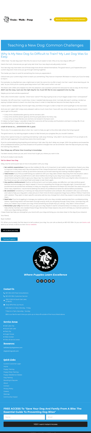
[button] (50, 19)
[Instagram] (41, 281)
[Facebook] (37, 281)
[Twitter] (49, 281)
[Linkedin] (53, 281)
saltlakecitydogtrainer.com (13, 347)
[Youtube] (45, 281)
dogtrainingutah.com (11, 351)
